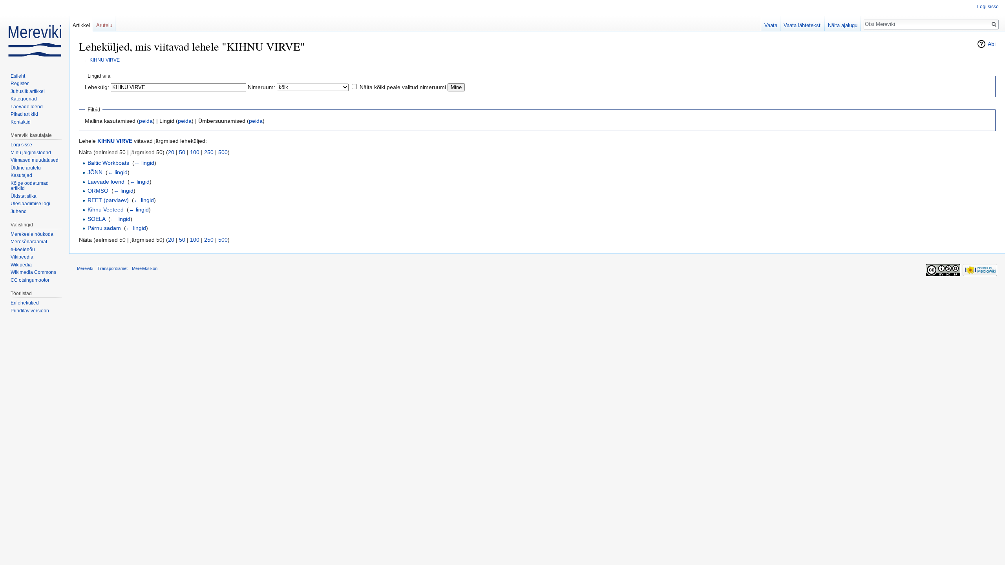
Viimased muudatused (34, 160)
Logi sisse (988, 6)
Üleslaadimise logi (30, 203)
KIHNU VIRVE (105, 59)
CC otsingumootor (30, 280)
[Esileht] (34, 31)
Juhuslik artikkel (28, 91)
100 (194, 152)
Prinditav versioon (30, 310)
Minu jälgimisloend (31, 152)
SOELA (96, 219)
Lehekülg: (97, 87)
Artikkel (81, 25)
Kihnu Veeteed (106, 209)
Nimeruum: (261, 87)
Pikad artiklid (24, 114)
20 (171, 152)
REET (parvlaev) (108, 200)
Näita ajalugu (842, 25)
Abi (992, 44)
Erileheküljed (25, 303)
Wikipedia (21, 265)
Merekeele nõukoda (32, 234)
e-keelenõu (23, 249)
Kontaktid (21, 122)
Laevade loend (106, 182)
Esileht (18, 76)
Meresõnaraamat (29, 241)
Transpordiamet (112, 268)
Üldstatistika (24, 196)
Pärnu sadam (104, 228)
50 (182, 152)
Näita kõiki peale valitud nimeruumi (403, 87)
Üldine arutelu (26, 168)
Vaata (770, 25)
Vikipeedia (22, 257)
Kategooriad (24, 99)
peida (146, 121)
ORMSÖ (98, 191)
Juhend (19, 211)
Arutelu (104, 25)
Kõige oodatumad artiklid (30, 185)
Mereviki (85, 268)
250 (209, 152)
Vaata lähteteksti (803, 25)
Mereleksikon (144, 268)
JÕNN (95, 172)
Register (20, 83)
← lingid (144, 163)
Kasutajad (21, 175)
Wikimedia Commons (33, 272)
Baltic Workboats (108, 163)
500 (223, 152)
